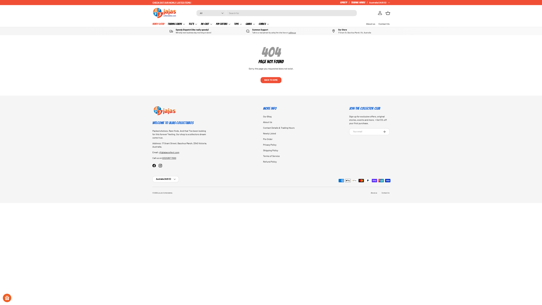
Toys (236, 23)
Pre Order (268, 139)
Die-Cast (205, 23)
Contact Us (384, 23)
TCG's (191, 23)
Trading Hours (358, 2)
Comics (262, 23)
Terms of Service (271, 156)
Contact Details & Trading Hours (279, 127)
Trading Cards (175, 23)
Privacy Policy (269, 144)
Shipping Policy (270, 150)
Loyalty (343, 2)
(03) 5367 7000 (169, 158)
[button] (388, 13)
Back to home (271, 80)
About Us (267, 122)
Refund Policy (270, 161)
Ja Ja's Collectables (165, 193)
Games (249, 23)
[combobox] (276, 13)
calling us (292, 32)
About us (370, 23)
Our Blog (267, 116)
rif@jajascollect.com (169, 152)
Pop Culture (221, 23)
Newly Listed (158, 23)
